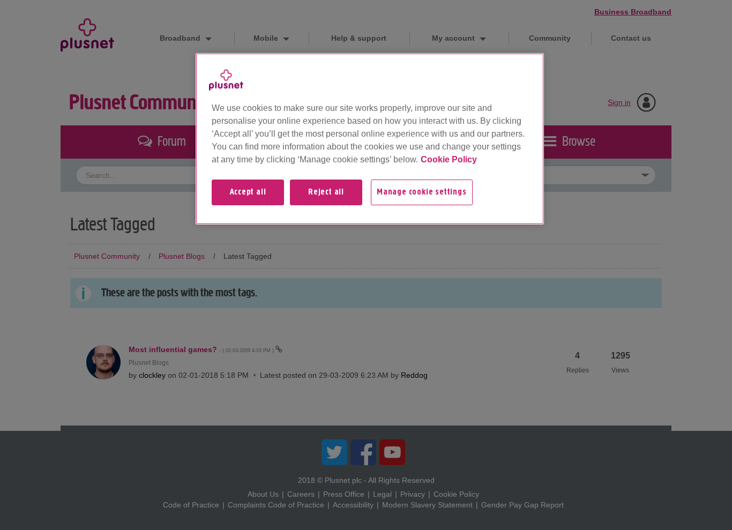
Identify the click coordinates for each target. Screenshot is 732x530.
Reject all (326, 192)
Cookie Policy (449, 159)
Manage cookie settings (422, 192)
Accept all (248, 192)
